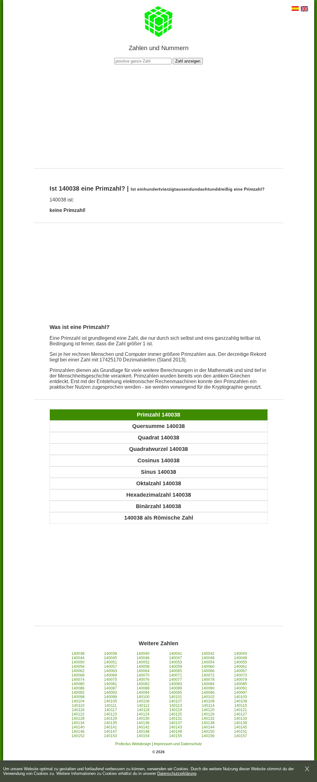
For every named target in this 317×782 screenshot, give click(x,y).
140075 (110, 679)
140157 (240, 736)
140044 (78, 658)
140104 (78, 701)
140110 (78, 705)
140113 (175, 705)
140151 (240, 731)
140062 (78, 671)
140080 (78, 684)
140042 (208, 653)
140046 (143, 658)
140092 (78, 692)
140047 (175, 658)
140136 (143, 723)
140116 (78, 710)
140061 (240, 666)
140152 (78, 736)
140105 (110, 701)
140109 (240, 701)
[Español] (295, 9)
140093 (110, 692)
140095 (175, 692)
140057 (110, 666)
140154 (143, 736)
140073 (240, 675)
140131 (175, 718)
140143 (175, 727)
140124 (143, 714)
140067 (240, 671)
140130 (143, 718)
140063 (110, 671)
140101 (175, 697)
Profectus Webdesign (133, 744)
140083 (175, 684)
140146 (78, 731)
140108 (208, 701)
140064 (143, 671)
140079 (240, 679)
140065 (175, 671)
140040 (143, 653)
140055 (240, 662)
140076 (143, 679)
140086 (78, 688)
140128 (78, 718)
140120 (208, 710)
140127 (240, 714)
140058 (143, 666)
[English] (304, 9)
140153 (110, 736)
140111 (110, 705)
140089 (175, 688)
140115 (240, 705)
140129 (110, 718)
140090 (208, 688)
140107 (175, 701)
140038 (78, 653)
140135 (110, 723)
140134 (78, 723)
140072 (208, 675)
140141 (110, 727)
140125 (175, 714)
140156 (208, 736)
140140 (78, 727)
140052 (143, 662)
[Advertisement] (158, 115)
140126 (208, 714)
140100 (143, 697)
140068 (78, 675)
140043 (240, 653)
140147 (110, 731)
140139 (240, 723)
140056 (78, 666)
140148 (143, 731)
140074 (78, 679)
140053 (175, 662)
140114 (208, 705)
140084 (208, 684)
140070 (143, 675)
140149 (175, 731)
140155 (175, 736)
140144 (208, 727)
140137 (175, 723)
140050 (78, 662)
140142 (143, 727)
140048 (208, 658)
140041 (175, 653)
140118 (143, 710)
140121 (240, 710)
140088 (143, 688)
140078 (208, 679)
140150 (208, 731)
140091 (240, 688)
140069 (110, 675)
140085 (240, 684)
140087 (110, 688)
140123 (110, 714)
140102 (208, 697)
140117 (110, 710)
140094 (143, 692)
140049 (240, 658)
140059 (175, 666)
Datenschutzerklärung (176, 773)
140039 (110, 653)
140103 (240, 697)
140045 (110, 658)
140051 (110, 662)
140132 (208, 718)
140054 (208, 662)
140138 (208, 723)
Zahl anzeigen (187, 61)
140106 (143, 701)
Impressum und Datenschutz (178, 744)
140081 (110, 684)
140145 (240, 727)
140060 (208, 666)
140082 (143, 684)
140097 (240, 692)
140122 (78, 714)
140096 (208, 692)
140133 (240, 718)
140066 (208, 671)
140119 (175, 710)
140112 (143, 705)
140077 (175, 679)
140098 (78, 697)
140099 (110, 697)
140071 (175, 675)
